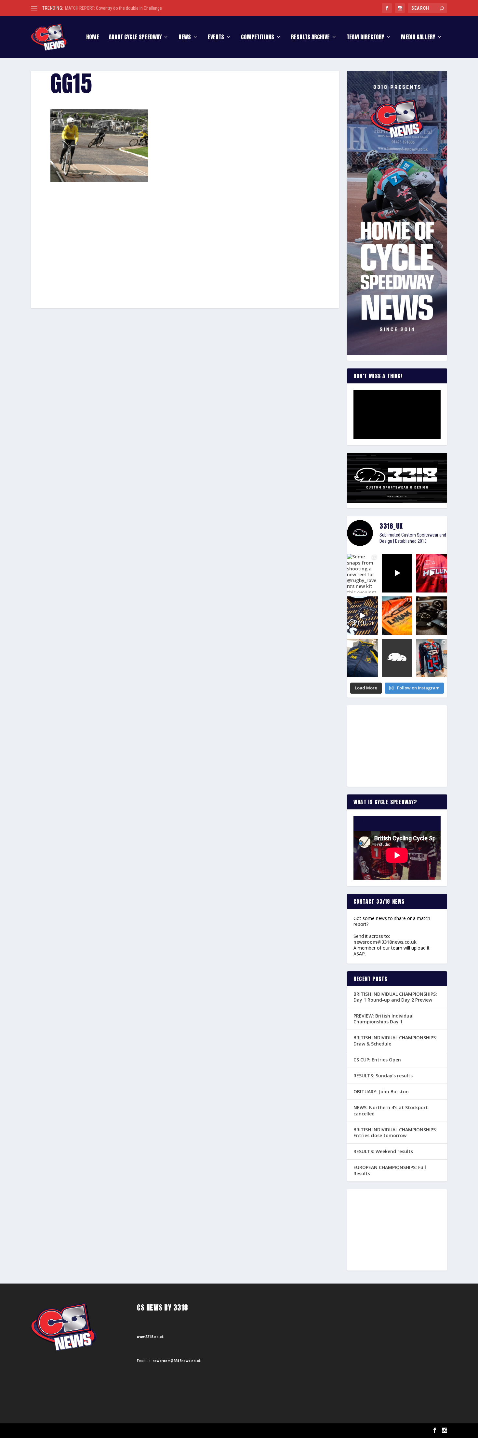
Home (92, 37)
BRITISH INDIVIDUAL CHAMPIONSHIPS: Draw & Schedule (395, 1040)
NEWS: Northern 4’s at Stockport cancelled (390, 1110)
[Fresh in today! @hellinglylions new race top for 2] (431, 573)
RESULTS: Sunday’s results (383, 1075)
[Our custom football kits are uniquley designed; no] (397, 573)
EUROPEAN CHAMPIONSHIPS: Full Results (389, 1170)
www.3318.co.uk (150, 1337)
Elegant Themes (63, 1430)
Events (216, 37)
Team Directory (365, 37)
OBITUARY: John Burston (381, 1091)
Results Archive (310, 37)
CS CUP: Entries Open (377, 1060)
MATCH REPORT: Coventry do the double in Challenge (113, 8)
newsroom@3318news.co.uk (385, 942)
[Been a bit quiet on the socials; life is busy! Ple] (362, 658)
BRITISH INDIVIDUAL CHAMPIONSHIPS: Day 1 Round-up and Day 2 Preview (395, 997)
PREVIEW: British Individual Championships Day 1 (383, 1019)
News (185, 37)
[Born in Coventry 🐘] (397, 658)
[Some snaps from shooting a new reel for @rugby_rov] (362, 573)
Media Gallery (418, 37)
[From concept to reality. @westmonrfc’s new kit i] (362, 615)
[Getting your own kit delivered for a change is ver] (431, 658)
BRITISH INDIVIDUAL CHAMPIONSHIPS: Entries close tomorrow (395, 1132)
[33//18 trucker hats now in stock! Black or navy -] (431, 615)
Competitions (257, 37)
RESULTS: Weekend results (383, 1151)
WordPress (106, 1430)
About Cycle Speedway (135, 37)
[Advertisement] (185, 230)
